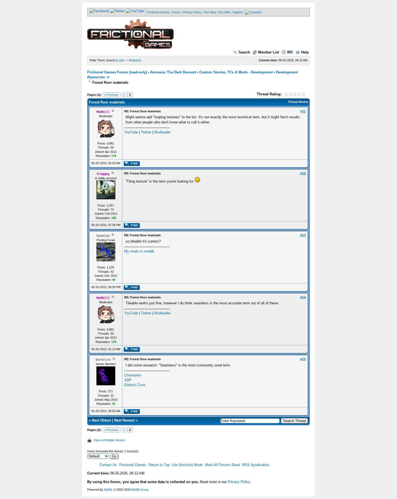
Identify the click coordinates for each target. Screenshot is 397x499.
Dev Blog (210, 12)
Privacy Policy (192, 12)
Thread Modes (298, 101)
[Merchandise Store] (253, 12)
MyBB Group (139, 489)
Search (244, 52)
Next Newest (124, 420)
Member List (268, 52)
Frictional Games (158, 12)
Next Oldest (101, 420)
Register (134, 60)
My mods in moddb (139, 251)
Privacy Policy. (239, 482)
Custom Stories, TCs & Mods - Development (236, 72)
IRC (290, 52)
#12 (303, 174)
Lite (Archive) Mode (187, 465)
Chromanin (132, 375)
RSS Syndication (255, 465)
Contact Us (108, 465)
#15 (303, 360)
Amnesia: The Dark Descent (173, 72)
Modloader (162, 132)
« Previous (111, 94)
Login (120, 60)
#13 (303, 236)
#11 (303, 112)
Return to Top (159, 465)
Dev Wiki (224, 12)
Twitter (146, 132)
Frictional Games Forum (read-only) (117, 72)
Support (237, 12)
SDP (128, 380)
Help (305, 52)
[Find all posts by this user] (131, 165)
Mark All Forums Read (222, 465)
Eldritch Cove (134, 385)
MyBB (108, 489)
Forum (176, 12)
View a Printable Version (109, 440)
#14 (303, 298)
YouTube (131, 132)
